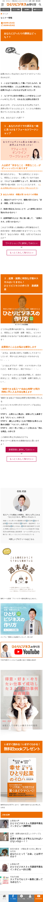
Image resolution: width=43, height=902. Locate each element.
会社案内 (27, 9)
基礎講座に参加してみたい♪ (21, 449)
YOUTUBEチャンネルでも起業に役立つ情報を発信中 (18, 660)
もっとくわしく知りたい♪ (21, 252)
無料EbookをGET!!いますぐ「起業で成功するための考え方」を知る (21, 806)
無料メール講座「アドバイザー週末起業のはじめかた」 (19, 598)
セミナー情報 (16, 9)
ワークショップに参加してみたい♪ (21, 243)
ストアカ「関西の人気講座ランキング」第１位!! (17, 637)
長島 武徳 (21, 491)
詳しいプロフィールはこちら (22, 539)
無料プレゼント (38, 9)
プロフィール (5, 9)
